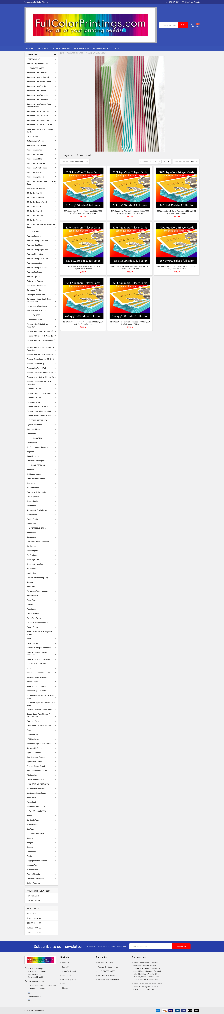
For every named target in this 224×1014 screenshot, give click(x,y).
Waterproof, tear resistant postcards (38, 653)
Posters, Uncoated (34, 263)
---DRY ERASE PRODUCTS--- (38, 664)
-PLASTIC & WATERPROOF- (37, 622)
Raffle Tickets (32, 595)
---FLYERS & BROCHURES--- (38, 420)
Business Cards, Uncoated (37, 99)
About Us (28, 48)
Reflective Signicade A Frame (39, 744)
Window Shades (33, 775)
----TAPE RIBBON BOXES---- (37, 811)
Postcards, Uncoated (35, 154)
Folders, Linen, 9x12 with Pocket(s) (40, 377)
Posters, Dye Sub (33, 276)
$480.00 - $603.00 (34, 928)
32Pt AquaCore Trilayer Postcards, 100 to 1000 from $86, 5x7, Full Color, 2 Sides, (130, 212)
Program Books (33, 487)
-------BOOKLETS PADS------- (38, 465)
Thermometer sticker (35, 879)
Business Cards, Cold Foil (37, 73)
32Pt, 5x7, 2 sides (33, 900)
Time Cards (31, 609)
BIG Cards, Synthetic (35, 215)
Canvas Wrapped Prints (36, 691)
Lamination (31, 573)
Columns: (144, 161)
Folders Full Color (34, 389)
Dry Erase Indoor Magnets (37, 447)
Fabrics (30, 856)
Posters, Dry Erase (34, 272)
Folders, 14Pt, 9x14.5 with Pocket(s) (41, 340)
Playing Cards (32, 519)
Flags (29, 730)
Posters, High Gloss (35, 245)
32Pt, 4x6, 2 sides (33, 896)
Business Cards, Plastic (36, 86)
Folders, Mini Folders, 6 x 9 (37, 407)
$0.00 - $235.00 (33, 913)
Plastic (29, 639)
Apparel (30, 838)
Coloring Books (33, 496)
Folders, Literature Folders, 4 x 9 (40, 372)
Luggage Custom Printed (37, 861)
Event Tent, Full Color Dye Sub (39, 726)
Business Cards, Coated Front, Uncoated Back (39, 105)
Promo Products (81, 48)
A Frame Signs (32, 682)
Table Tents (32, 600)
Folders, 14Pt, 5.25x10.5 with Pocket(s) (38, 325)
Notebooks (31, 505)
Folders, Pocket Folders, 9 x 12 (39, 393)
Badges (30, 843)
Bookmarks (31, 537)
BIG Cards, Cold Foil (34, 193)
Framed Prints (32, 735)
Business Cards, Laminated (38, 77)
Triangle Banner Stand (36, 766)
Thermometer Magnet (36, 461)
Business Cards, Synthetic (37, 95)
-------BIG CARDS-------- (36, 188)
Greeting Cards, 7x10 (35, 564)
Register (197, 2)
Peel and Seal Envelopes (37, 311)
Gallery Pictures (33, 883)
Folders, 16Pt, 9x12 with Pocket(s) (40, 354)
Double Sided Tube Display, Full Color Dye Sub (39, 715)
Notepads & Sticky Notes (37, 510)
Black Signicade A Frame (37, 686)
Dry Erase (31, 668)
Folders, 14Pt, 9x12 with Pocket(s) (40, 336)
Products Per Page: (182, 162)
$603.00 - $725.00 (34, 932)
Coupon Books (32, 501)
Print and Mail (32, 870)
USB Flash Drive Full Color (37, 807)
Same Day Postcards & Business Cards (40, 130)
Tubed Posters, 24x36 (35, 780)
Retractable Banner (35, 748)
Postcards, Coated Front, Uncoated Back (41, 182)
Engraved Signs (33, 721)
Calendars (31, 483)
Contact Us (42, 48)
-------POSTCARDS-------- (36, 145)
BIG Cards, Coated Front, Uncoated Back (41, 225)
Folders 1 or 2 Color (34, 320)
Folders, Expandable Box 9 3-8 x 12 (40, 359)
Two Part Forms (33, 613)
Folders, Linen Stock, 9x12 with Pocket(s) (39, 382)
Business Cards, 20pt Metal (38, 111)
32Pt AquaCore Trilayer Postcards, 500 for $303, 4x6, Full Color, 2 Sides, (130, 267)
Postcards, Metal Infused (37, 168)
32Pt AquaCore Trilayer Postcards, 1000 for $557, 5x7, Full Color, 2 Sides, (130, 323)
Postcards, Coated (34, 150)
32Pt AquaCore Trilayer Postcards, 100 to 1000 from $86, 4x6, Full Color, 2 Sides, (83, 212)
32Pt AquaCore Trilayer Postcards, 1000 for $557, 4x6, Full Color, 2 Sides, (83, 323)
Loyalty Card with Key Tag (37, 577)
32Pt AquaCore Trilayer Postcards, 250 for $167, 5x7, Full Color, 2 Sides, (83, 267)
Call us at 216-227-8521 (36, 981)
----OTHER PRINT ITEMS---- (37, 528)
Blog (117, 48)
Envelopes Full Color (35, 290)
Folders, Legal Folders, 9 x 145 (39, 411)
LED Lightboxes (33, 739)
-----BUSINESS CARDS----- (37, 68)
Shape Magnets (33, 456)
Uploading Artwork (61, 48)
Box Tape (30, 829)
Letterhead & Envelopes (37, 306)
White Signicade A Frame (37, 771)
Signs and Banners (34, 753)
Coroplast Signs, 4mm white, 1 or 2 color (40, 696)
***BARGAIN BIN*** (34, 59)
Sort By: (65, 162)
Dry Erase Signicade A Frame (38, 673)
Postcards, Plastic (34, 172)
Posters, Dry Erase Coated (37, 64)
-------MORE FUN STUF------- (38, 834)
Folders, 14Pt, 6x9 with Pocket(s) (40, 331)
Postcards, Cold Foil (35, 159)
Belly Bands (31, 532)
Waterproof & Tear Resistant (39, 659)
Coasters (30, 847)
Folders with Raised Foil (36, 368)
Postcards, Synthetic (35, 177)
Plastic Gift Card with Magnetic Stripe (39, 632)
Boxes (29, 816)
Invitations (31, 568)
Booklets (30, 470)
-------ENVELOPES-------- (36, 285)
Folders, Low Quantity (35, 363)
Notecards (31, 582)
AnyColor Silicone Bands (36, 793)
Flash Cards (31, 523)
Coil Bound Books (34, 474)
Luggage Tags (32, 865)
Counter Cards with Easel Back (39, 709)
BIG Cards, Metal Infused (37, 202)
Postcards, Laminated (36, 163)
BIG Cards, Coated (34, 211)
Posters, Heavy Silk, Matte (37, 259)
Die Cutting (31, 546)
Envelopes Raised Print (36, 294)
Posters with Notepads (36, 492)
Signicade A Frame (34, 762)
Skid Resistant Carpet (36, 757)
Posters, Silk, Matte (35, 254)
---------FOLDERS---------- (36, 315)
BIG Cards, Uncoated (35, 220)
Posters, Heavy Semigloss (37, 241)
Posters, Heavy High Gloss (37, 250)
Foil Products (32, 555)
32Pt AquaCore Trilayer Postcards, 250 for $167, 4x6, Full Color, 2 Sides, (176, 212)
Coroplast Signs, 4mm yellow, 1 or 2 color (41, 703)
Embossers (31, 852)
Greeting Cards (33, 559)
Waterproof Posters (35, 281)
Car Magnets (32, 443)
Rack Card (31, 586)
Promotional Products (36, 789)
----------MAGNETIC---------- (37, 438)
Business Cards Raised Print (38, 120)
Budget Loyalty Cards (35, 141)
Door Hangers (32, 550)
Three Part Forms (34, 618)
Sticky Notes (32, 514)
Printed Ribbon (32, 825)
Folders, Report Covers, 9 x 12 (39, 416)
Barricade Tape (33, 820)
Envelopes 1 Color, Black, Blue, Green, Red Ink (39, 300)
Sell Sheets (31, 434)
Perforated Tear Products (37, 591)
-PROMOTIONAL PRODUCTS (38, 784)
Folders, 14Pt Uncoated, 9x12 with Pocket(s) (40, 348)
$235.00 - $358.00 (34, 918)
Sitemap (65, 988)
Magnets (30, 452)
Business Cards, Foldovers (37, 116)
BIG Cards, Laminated (35, 197)
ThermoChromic (33, 874)
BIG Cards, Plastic (34, 206)
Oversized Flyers (33, 429)
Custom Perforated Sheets (38, 541)
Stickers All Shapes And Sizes (39, 648)
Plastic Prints (32, 627)
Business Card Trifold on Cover (39, 125)
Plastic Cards (32, 643)
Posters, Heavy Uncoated (37, 267)
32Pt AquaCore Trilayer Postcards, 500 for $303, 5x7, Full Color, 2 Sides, (177, 267)
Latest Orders (32, 136)
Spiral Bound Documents (36, 478)
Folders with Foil (33, 402)
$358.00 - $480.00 (34, 923)
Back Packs (31, 798)
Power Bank (31, 802)
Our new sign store (102, 48)
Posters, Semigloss (34, 236)
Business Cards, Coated (36, 90)
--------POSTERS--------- (36, 232)
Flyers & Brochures (34, 425)
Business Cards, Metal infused (39, 81)
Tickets (30, 604)
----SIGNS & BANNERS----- (37, 677)
